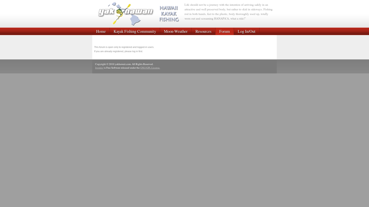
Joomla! (99, 67)
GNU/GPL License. (150, 67)
